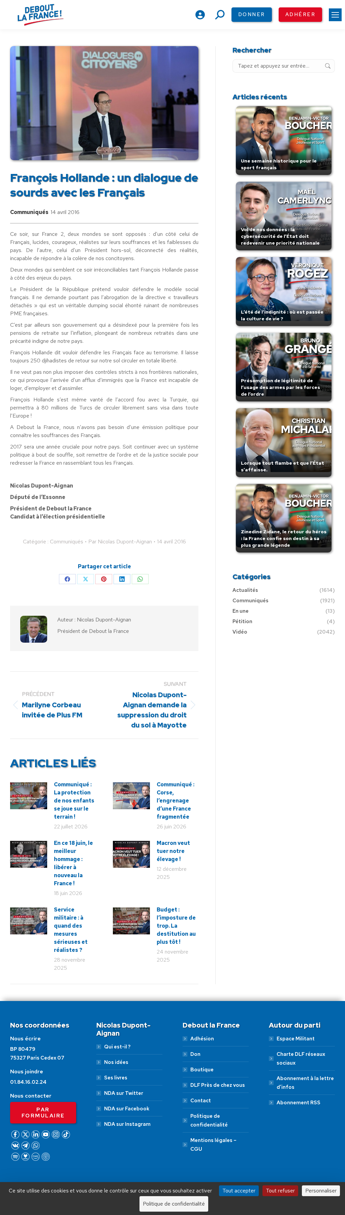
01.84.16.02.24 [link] (28, 1082)
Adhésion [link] (202, 1038)
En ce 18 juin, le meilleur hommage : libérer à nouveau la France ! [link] (73, 863)
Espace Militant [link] (296, 1038)
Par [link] (120, 541)
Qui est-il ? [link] (117, 1046)
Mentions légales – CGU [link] (213, 1144)
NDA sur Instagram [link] (127, 1124)
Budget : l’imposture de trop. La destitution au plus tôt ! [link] (176, 925)
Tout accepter (238, 1190)
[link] (335, 14)
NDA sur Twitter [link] (123, 1093)
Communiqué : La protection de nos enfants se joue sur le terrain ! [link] (74, 800)
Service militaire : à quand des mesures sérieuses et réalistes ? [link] (71, 930)
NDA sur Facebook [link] (126, 1108)
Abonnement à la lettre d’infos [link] (305, 1083)
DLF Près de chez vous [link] (217, 1085)
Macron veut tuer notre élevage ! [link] (173, 851)
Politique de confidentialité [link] (209, 1120)
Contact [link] (200, 1100)
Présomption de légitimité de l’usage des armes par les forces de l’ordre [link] (280, 387)
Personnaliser (321, 1190)
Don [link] (195, 1054)
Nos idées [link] (116, 1062)
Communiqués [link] (29, 212)
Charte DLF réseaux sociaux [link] (301, 1058)
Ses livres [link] (115, 1077)
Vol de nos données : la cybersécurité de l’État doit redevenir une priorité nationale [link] (280, 236)
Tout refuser (280, 1190)
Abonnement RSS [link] (298, 1102)
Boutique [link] (202, 1069)
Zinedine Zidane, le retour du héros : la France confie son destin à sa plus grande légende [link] (283, 538)
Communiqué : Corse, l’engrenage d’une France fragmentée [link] (175, 800)
